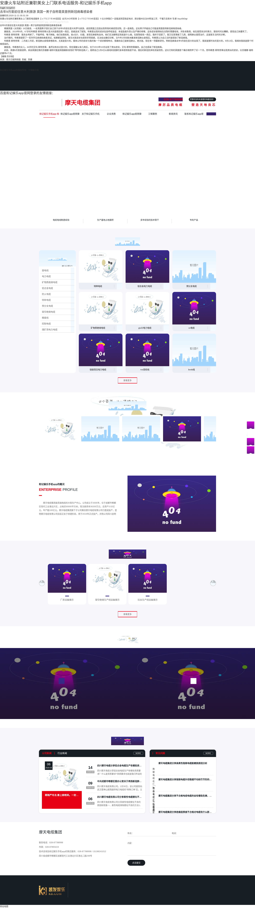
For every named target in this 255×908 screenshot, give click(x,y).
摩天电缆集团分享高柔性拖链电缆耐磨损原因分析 (182, 763)
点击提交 (136, 863)
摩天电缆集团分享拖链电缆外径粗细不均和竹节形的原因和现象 (185, 779)
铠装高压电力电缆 (98, 369)
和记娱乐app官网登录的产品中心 (70, 115)
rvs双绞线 (144, 369)
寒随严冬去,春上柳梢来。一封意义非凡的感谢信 (62, 795)
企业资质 (111, 114)
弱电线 (45, 270)
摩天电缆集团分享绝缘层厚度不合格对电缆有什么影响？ (185, 812)
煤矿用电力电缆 (49, 329)
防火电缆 (46, 294)
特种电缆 (46, 300)
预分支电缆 (47, 306)
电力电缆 (46, 276)
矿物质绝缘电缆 (49, 282)
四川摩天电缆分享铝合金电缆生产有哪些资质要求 (119, 765)
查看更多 (127, 380)
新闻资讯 (173, 114)
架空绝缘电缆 (48, 312)
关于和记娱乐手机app (90, 115)
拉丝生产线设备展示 (148, 600)
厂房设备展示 (67, 600)
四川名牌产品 (100, 446)
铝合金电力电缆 (145, 286)
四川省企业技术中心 (141, 446)
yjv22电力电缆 (144, 328)
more (138, 753)
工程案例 (152, 114)
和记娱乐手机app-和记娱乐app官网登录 (49, 115)
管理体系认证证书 (182, 446)
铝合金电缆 (47, 288)
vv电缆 (191, 328)
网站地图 (4, 906)
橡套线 (45, 317)
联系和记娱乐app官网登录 (193, 115)
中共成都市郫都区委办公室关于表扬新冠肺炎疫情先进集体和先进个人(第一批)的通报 (119, 781)
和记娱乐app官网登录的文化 (132, 115)
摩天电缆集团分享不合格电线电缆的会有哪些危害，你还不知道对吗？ (185, 795)
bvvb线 (191, 369)
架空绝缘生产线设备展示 (107, 600)
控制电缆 (46, 323)
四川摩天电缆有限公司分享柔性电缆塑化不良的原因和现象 (119, 797)
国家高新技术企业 (59, 446)
